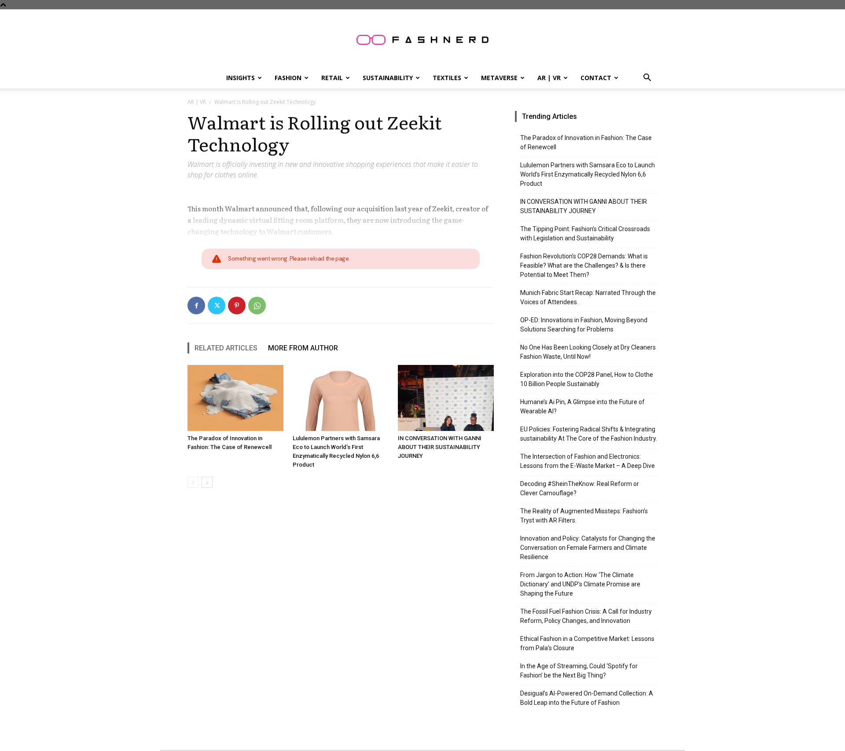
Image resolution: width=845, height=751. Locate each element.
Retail (332, 78)
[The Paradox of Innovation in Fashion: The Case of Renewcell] (235, 398)
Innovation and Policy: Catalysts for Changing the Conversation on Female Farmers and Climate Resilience (587, 547)
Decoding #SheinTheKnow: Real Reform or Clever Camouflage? (579, 488)
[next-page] (207, 482)
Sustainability (388, 78)
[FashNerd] (422, 40)
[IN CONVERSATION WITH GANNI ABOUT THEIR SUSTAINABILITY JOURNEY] (446, 398)
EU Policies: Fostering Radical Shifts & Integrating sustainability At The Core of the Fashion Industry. (588, 434)
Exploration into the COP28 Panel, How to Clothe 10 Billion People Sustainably (586, 379)
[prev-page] (192, 482)
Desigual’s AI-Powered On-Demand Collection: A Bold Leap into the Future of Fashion (586, 698)
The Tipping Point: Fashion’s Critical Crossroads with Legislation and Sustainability (585, 233)
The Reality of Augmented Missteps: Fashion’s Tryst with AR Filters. (584, 516)
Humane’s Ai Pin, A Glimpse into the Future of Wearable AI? (582, 406)
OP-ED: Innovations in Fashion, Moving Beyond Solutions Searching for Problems (583, 325)
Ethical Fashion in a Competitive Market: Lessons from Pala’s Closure (587, 643)
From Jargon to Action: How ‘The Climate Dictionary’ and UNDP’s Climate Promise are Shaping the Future (580, 584)
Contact (595, 78)
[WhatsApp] (257, 305)
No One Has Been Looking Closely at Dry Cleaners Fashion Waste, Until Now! (588, 352)
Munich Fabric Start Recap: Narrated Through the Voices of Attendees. (588, 297)
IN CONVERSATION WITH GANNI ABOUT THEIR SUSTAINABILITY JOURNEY (439, 447)
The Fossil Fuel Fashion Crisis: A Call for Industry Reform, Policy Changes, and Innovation (586, 616)
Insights (240, 78)
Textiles (447, 78)
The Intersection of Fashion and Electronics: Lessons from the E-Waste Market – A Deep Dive (587, 461)
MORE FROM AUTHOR (303, 348)
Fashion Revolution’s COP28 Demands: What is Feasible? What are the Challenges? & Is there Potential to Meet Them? (584, 265)
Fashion (288, 78)
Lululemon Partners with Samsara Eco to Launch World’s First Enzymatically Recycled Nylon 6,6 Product (587, 174)
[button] (647, 78)
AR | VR (549, 78)
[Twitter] (216, 305)
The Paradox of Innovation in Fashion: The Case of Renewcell (586, 142)
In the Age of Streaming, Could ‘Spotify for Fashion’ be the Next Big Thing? (579, 671)
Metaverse (499, 78)
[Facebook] (196, 305)
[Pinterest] (237, 305)
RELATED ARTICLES (226, 348)
